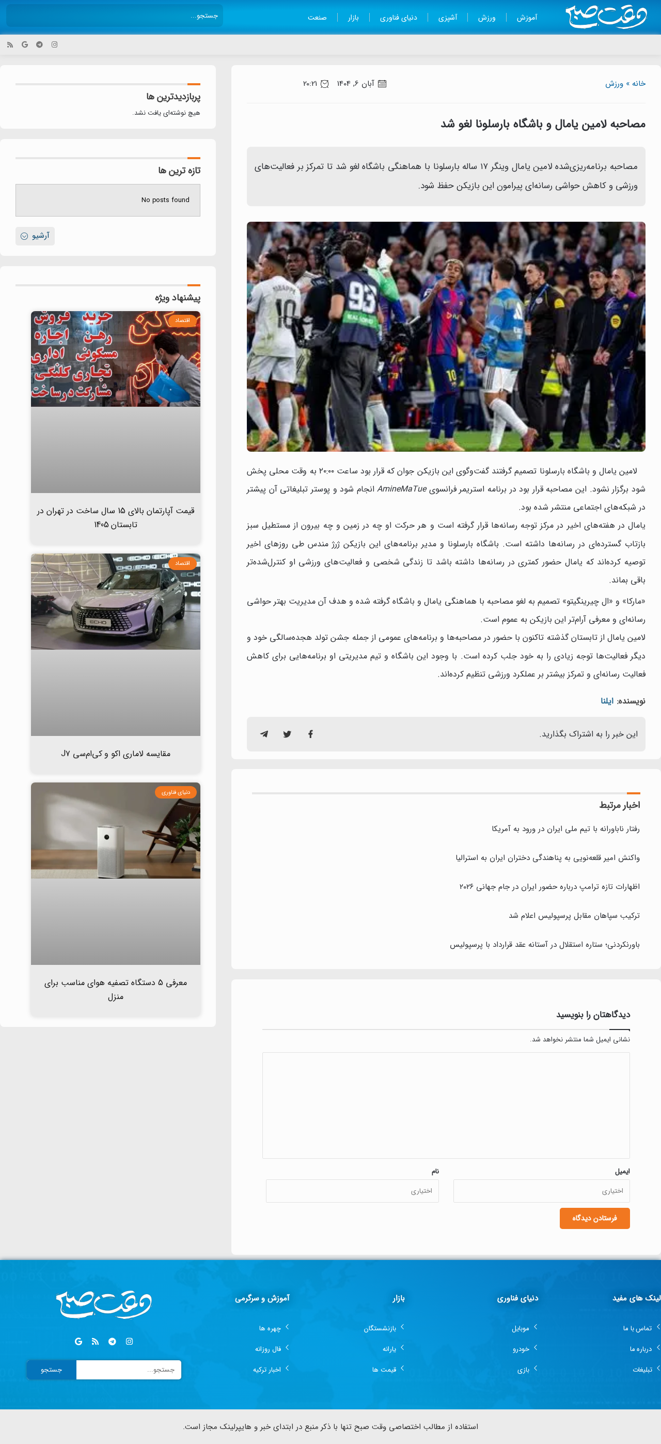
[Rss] (10, 44)
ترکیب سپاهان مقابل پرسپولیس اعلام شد (574, 916)
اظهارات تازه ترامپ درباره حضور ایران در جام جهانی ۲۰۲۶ (550, 887)
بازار (353, 17)
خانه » (636, 84)
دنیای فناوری (398, 17)
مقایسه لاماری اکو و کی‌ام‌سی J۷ (116, 753)
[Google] (25, 44)
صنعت (317, 17)
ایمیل (622, 1171)
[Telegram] (39, 44)
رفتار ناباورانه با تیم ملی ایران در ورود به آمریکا (566, 829)
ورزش (487, 17)
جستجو (51, 1369)
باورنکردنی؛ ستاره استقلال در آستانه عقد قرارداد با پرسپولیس (545, 945)
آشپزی (447, 17)
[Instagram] (54, 44)
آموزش (527, 17)
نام (435, 1171)
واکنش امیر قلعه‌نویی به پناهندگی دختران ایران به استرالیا (547, 858)
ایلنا (607, 701)
